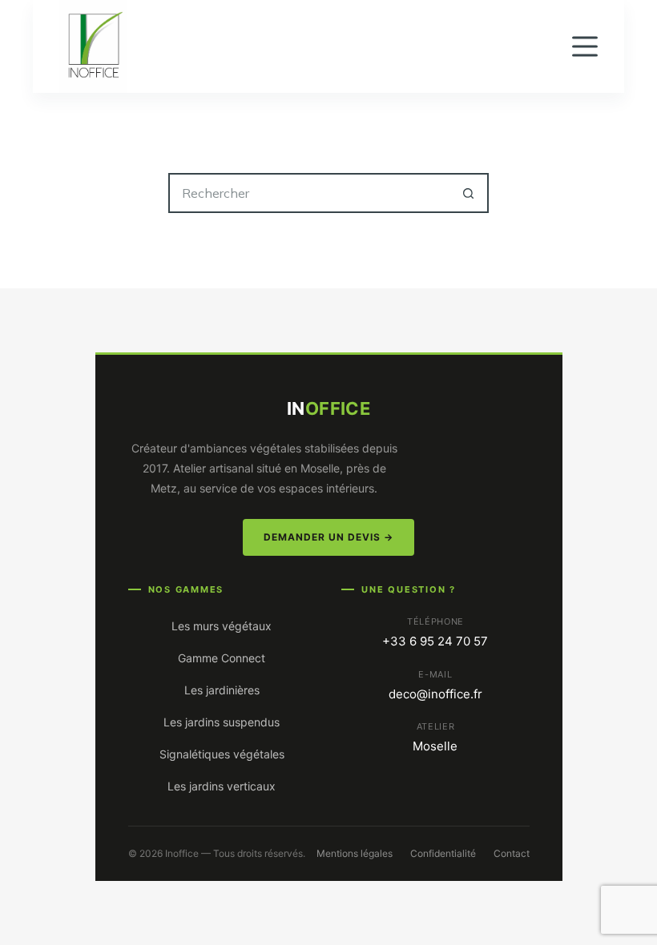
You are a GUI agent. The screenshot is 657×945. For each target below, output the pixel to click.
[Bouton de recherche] (469, 193)
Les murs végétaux (221, 626)
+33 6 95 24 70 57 (435, 641)
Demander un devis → (328, 537)
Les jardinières (222, 690)
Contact (512, 853)
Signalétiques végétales (221, 754)
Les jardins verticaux (221, 786)
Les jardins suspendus (221, 722)
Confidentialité (443, 853)
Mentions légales (354, 853)
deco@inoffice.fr (435, 694)
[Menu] (585, 46)
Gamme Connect (221, 658)
